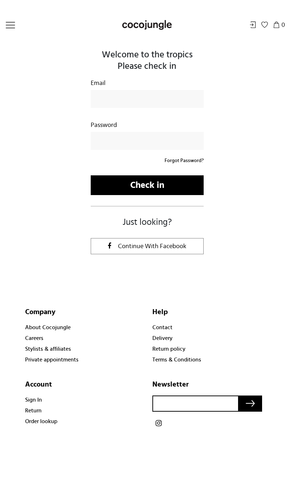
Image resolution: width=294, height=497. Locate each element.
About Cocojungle (48, 327)
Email (98, 83)
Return (33, 410)
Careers (34, 338)
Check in (147, 185)
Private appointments (52, 360)
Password (104, 125)
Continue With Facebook (151, 246)
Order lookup (41, 421)
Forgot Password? (184, 160)
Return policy (168, 349)
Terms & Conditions (176, 360)
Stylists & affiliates (48, 349)
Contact (162, 327)
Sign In (33, 400)
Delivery (162, 338)
